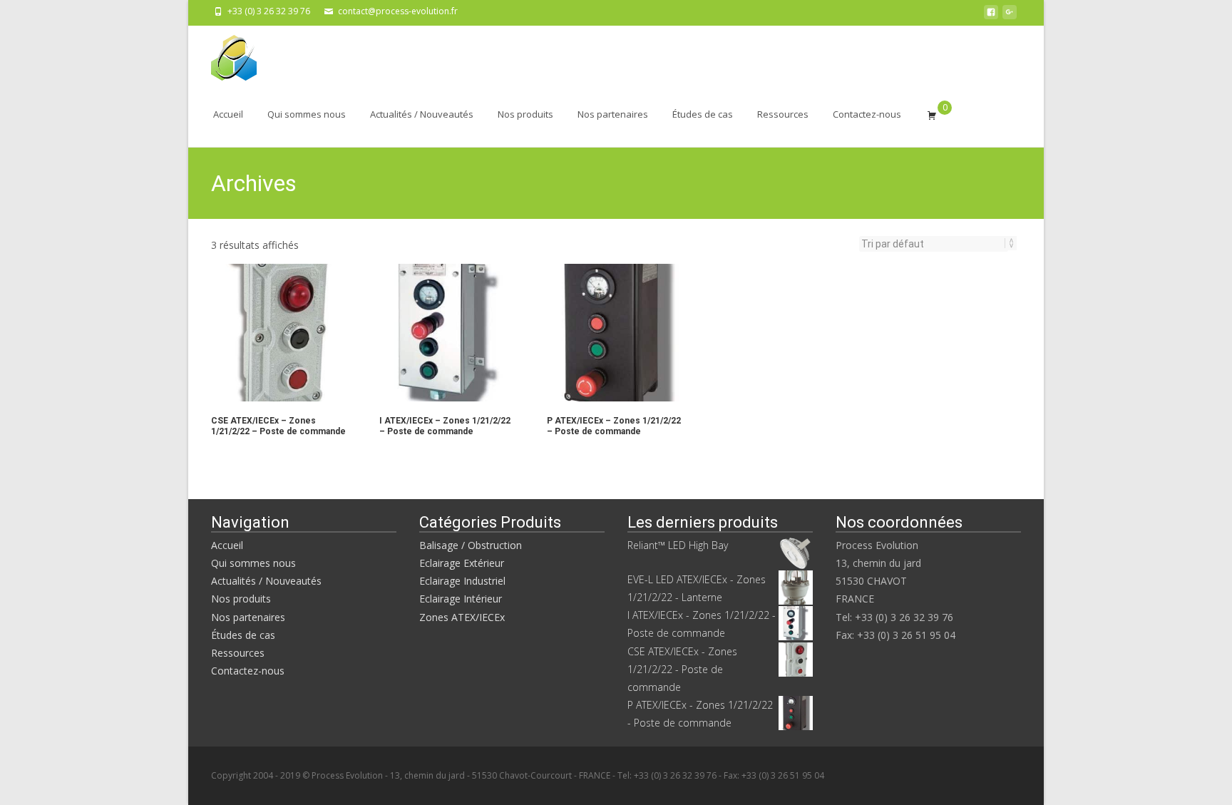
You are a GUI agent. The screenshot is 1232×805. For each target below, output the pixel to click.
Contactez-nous (867, 114)
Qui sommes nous (306, 114)
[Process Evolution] (222, 54)
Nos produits (525, 114)
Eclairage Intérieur (460, 598)
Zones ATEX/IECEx (462, 617)
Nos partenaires (613, 114)
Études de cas (702, 114)
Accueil (228, 114)
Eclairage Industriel (462, 581)
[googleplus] (1009, 16)
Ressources (782, 114)
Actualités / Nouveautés (421, 114)
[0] (932, 115)
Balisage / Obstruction (470, 545)
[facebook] (991, 16)
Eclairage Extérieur (461, 563)
